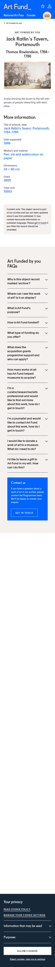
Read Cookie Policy (17, 909)
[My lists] (43, 6)
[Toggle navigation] (47, 16)
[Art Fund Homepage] (17, 7)
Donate (31, 15)
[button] (24, 513)
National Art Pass (14, 15)
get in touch (40, 222)
